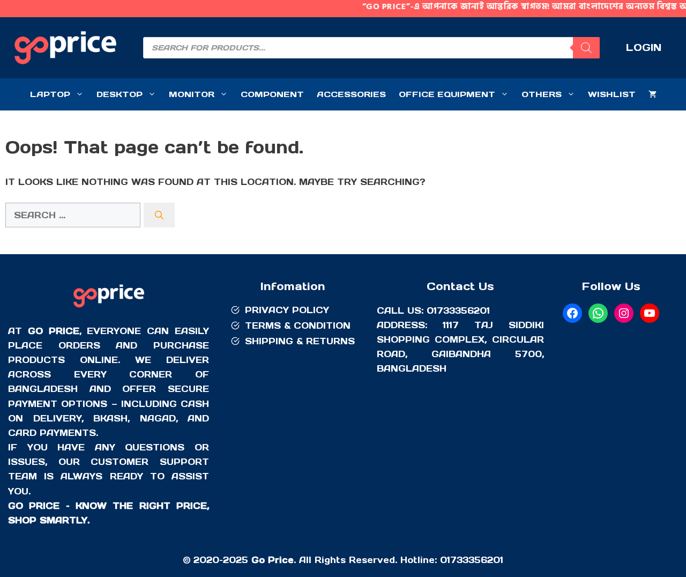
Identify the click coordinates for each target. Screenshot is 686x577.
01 (445, 559)
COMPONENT (272, 94)
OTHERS (541, 94)
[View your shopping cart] (652, 94)
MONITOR (191, 94)
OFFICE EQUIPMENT (447, 94)
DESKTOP (119, 94)
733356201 (476, 559)
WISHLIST (612, 94)
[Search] (586, 47)
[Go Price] (109, 309)
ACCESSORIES (351, 94)
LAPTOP (50, 94)
